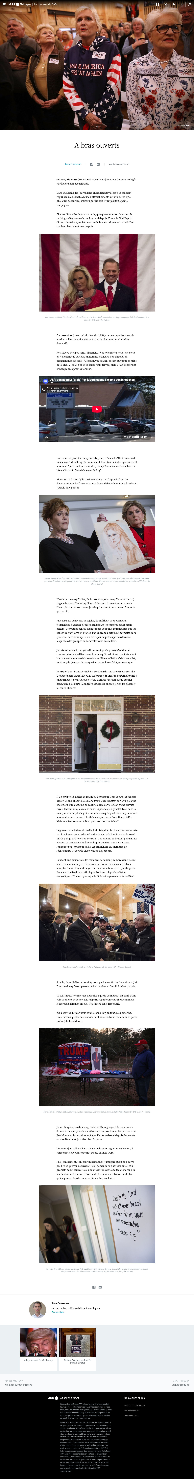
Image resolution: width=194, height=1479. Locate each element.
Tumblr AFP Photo (131, 1415)
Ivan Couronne (73, 164)
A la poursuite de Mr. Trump (38, 1360)
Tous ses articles (58, 1312)
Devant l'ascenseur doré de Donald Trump (77, 1361)
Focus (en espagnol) (131, 1410)
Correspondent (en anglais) (134, 1405)
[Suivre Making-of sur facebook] (158, 4)
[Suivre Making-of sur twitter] (167, 4)
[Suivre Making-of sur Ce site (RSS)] (174, 4)
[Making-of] (20, 3)
